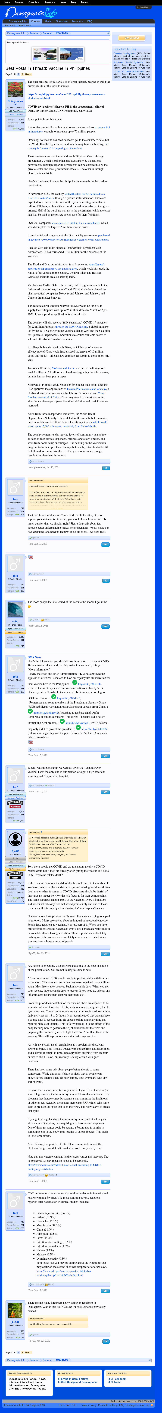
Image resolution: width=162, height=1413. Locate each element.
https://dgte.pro (145, 1401)
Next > (28, 74)
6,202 (21, 811)
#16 (105, 626)
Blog (73, 2)
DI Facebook (118, 1379)
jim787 (15, 1322)
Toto (15, 499)
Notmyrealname (15, 103)
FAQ (89, 21)
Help (115, 1405)
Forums (35, 21)
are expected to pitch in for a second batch (75, 223)
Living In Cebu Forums (74, 1379)
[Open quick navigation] (108, 33)
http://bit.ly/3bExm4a (46, 712)
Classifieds (33, 2)
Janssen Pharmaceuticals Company (86, 389)
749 (22, 508)
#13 (105, 1291)
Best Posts (10, 25)
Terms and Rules (67, 1405)
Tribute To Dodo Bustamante (128, 71)
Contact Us (104, 1405)
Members (77, 21)
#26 (105, 792)
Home (7, 2)
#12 (105, 544)
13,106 (21, 882)
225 (22, 1334)
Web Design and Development (78, 1382)
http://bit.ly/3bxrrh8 (89, 684)
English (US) (37, 1405)
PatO (15, 787)
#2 (106, 581)
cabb (15, 621)
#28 (105, 756)
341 (22, 640)
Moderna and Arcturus (64, 368)
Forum (84, 2)
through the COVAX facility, (71, 326)
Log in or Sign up (143, 7)
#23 (105, 954)
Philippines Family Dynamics (128, 62)
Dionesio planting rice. (124, 53)
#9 (106, 1341)
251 (22, 511)
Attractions (50, 2)
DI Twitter (116, 1382)
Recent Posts (25, 25)
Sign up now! (132, 38)
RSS (152, 1405)
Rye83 (15, 851)
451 (22, 123)
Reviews (19, 2)
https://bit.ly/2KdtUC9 (94, 729)
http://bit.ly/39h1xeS (68, 698)
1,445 (21, 637)
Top (147, 1405)
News (63, 2)
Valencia (20, 892)
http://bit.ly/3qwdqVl (77, 723)
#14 (105, 1182)
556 (22, 1331)
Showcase (62, 21)
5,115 (21, 120)
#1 (106, 468)
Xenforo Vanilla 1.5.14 (16, 1405)
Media (48, 21)
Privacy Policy (89, 1405)
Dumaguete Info (17, 21)
